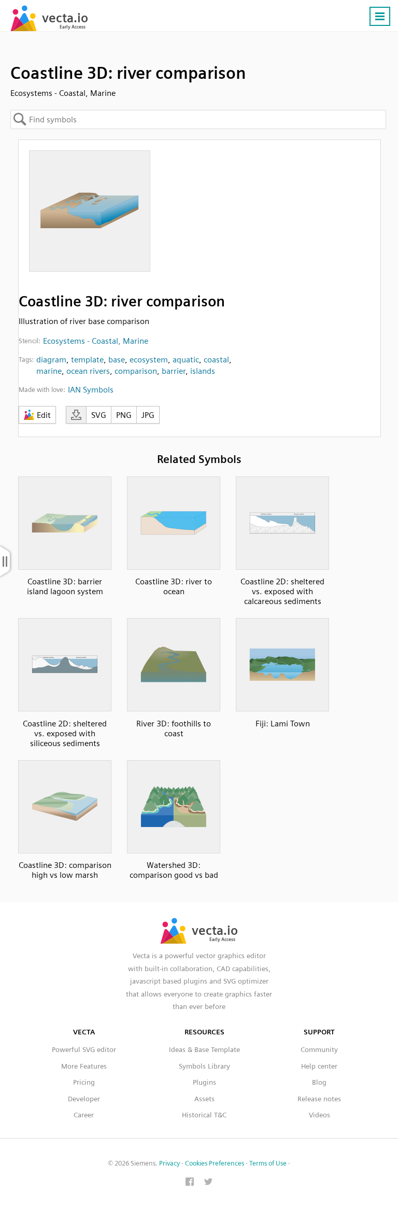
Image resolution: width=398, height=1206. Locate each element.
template (87, 359)
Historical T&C (204, 1115)
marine (49, 371)
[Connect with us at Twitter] (208, 1182)
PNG (124, 415)
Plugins (204, 1082)
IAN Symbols (90, 390)
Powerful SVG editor (84, 1049)
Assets (204, 1099)
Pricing (84, 1082)
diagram (51, 359)
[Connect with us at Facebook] (189, 1182)
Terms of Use (268, 1163)
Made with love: (42, 390)
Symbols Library (204, 1066)
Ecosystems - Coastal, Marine (95, 341)
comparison (136, 371)
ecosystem (149, 359)
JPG (147, 415)
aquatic (186, 359)
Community (319, 1049)
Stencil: (29, 341)
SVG (98, 415)
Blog (319, 1082)
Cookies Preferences (214, 1163)
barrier (174, 371)
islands (202, 371)
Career (84, 1115)
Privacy (169, 1163)
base (116, 359)
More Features (84, 1066)
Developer (84, 1099)
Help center (319, 1066)
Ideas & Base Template (204, 1049)
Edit (44, 415)
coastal (216, 359)
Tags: (26, 359)
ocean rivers (88, 371)
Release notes (319, 1099)
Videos (319, 1115)
